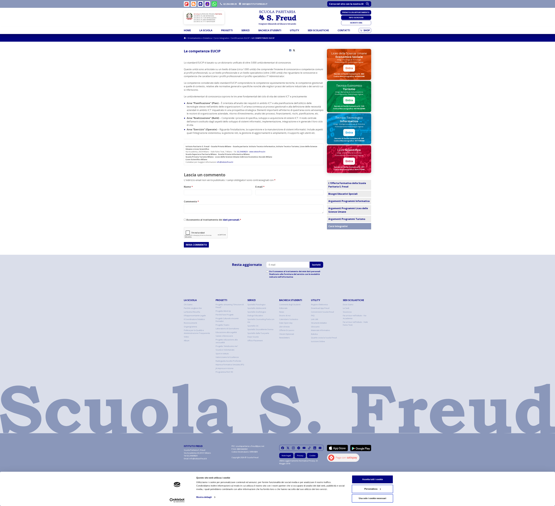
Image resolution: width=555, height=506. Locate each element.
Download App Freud (320, 308)
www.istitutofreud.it (257, 151)
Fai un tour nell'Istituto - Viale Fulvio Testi (355, 323)
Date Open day (286, 323)
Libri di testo (284, 326)
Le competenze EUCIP (263, 38)
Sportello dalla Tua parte (258, 333)
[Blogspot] (193, 4)
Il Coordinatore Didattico (194, 319)
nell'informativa (285, 277)
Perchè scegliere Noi (193, 308)
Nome (188, 186)
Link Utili (314, 319)
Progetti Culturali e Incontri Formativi (227, 320)
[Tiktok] (309, 447)
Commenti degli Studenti (289, 304)
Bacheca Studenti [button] (269, 30)
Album (186, 340)
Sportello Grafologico (256, 312)
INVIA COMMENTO (196, 244)
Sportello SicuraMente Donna (260, 329)
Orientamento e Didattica (200, 38)
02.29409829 (242, 151)
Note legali (286, 455)
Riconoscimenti (190, 323)
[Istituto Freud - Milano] (277, 17)
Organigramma (190, 326)
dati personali (231, 219)
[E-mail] (320, 447)
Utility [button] (294, 30)
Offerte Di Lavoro (286, 330)
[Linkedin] (314, 447)
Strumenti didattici (319, 323)
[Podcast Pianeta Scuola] (207, 4)
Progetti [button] (227, 30)
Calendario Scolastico (288, 319)
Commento (191, 201)
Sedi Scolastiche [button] (318, 30)
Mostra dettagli (204, 497)
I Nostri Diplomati (286, 334)
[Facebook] (282, 447)
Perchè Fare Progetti (224, 314)
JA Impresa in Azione (224, 368)
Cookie (312, 455)
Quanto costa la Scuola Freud (324, 337)
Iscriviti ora (356, 23)
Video (186, 336)
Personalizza (370, 489)
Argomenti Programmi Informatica (349, 201)
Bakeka (314, 334)
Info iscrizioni (356, 17)
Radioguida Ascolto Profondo (228, 361)
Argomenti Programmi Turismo (346, 219)
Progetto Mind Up (223, 311)
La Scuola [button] (205, 30)
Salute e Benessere (224, 336)
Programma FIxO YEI (224, 372)
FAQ (312, 315)
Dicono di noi (285, 315)
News (281, 312)
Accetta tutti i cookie (372, 479)
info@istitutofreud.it (225, 162)
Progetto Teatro (222, 325)
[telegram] (298, 447)
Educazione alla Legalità (226, 332)
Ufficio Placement (255, 340)
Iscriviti (316, 264)
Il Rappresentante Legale (195, 315)
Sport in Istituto (222, 353)
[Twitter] (288, 447)
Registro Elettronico (319, 304)
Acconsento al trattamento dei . (213, 219)
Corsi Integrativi (221, 38)
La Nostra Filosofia (192, 312)
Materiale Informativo (320, 330)
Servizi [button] (245, 30)
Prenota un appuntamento (355, 12)
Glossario (315, 326)
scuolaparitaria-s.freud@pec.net (250, 446)
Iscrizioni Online (318, 341)
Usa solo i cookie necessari (372, 498)
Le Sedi (346, 308)
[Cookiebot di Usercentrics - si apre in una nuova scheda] (177, 500)
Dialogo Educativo (255, 315)
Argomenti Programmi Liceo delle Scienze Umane (348, 210)
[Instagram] (293, 447)
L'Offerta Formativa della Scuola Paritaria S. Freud (347, 185)
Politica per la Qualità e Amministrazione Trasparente (197, 331)
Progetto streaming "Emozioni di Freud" (230, 306)
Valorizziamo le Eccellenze (227, 357)
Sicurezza (347, 312)
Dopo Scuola (253, 336)
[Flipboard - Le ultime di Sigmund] (186, 4)
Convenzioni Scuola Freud (322, 312)
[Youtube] (304, 447)
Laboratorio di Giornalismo (227, 328)
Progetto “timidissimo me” (227, 346)
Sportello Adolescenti (256, 308)
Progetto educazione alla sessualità (227, 341)
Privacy (300, 455)
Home (187, 30)
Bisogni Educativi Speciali (343, 193)
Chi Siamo (188, 304)
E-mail (259, 186)
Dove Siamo (348, 304)
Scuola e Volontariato (225, 349)
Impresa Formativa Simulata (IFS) (230, 364)
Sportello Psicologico (256, 304)
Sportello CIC (253, 325)
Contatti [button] (344, 30)
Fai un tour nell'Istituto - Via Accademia (354, 317)
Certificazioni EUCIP (240, 38)
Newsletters (284, 337)
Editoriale (283, 308)
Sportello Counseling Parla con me (260, 320)
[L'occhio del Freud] (200, 4)
